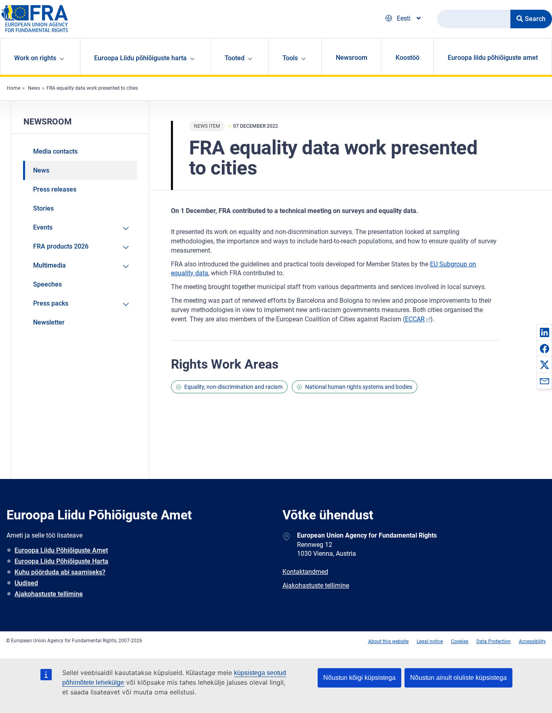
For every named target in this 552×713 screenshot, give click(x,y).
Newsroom (351, 57)
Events (43, 227)
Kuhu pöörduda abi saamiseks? (60, 572)
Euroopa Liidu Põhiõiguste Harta (61, 561)
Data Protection (493, 641)
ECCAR (415, 319)
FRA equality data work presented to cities (92, 88)
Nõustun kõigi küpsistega (359, 677)
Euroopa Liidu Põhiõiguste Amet (61, 550)
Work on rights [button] (35, 58)
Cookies (459, 641)
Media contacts (55, 151)
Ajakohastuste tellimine (49, 594)
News (34, 88)
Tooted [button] (234, 58)
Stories (43, 208)
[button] (544, 332)
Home (13, 88)
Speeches (47, 284)
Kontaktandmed (305, 572)
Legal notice (430, 641)
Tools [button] (290, 58)
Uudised (26, 583)
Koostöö (407, 57)
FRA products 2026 (60, 246)
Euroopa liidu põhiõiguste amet (493, 57)
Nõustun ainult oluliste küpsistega (458, 677)
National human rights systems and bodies (358, 387)
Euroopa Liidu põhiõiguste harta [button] (140, 58)
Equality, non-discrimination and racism (233, 387)
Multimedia (49, 265)
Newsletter (49, 322)
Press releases (54, 189)
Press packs (50, 303)
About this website (388, 641)
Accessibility (532, 641)
